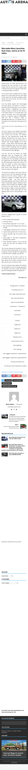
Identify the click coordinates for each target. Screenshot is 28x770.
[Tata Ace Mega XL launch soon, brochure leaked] (14, 745)
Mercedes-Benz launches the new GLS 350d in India (17, 438)
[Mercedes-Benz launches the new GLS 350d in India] (5, 439)
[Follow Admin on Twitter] (16, 409)
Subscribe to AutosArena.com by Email (11, 541)
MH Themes (14, 762)
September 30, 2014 (7, 57)
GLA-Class (8, 380)
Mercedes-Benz (7, 383)
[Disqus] (14, 479)
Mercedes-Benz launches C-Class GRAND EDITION (16, 453)
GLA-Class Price (17, 380)
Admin (15, 57)
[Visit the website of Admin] (11, 409)
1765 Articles (19, 404)
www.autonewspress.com (9, 712)
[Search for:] (14, 38)
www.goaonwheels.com (17, 710)
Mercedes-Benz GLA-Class (9, 386)
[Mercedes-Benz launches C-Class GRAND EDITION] (5, 455)
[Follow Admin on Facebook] (13, 409)
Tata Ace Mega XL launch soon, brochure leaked (13, 754)
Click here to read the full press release (12, 372)
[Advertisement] (14, 18)
